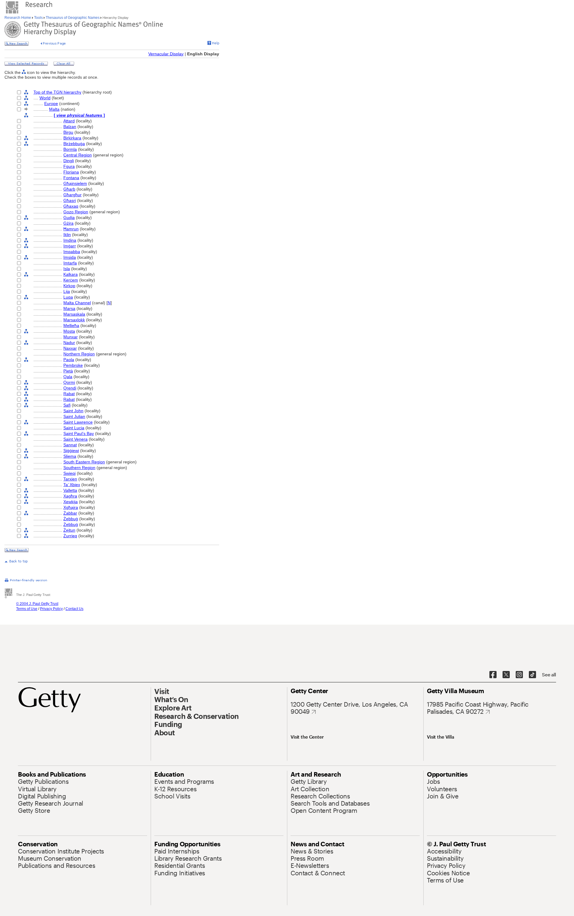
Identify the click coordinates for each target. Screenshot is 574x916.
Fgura (69, 166)
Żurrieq (70, 535)
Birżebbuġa (74, 143)
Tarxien (70, 479)
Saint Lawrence (78, 422)
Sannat (70, 444)
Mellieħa (71, 325)
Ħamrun (71, 228)
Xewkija (70, 501)
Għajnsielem (75, 183)
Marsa (69, 308)
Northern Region (79, 354)
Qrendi (69, 388)
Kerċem (70, 280)
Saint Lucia (73, 427)
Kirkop (69, 285)
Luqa (68, 297)
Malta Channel (77, 302)
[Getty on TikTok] (532, 674)
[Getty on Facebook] (493, 674)
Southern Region (79, 467)
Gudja (69, 217)
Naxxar (70, 348)
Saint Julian (74, 416)
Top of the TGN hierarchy (57, 92)
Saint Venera (75, 439)
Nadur (69, 342)
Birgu (68, 132)
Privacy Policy (51, 609)
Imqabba (71, 251)
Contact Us (74, 609)
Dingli (68, 160)
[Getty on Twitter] (506, 674)
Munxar (70, 336)
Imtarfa (70, 263)
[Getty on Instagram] (519, 674)
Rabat (69, 393)
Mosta (69, 331)
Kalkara (70, 274)
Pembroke (73, 365)
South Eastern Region (84, 461)
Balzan (69, 126)
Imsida (69, 257)
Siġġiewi (71, 450)
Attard (69, 120)
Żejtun (69, 530)
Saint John (73, 410)
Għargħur (72, 194)
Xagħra (70, 496)
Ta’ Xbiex (71, 484)
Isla (66, 268)
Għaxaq (70, 206)
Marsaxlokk (74, 319)
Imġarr (69, 246)
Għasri (69, 200)
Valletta (70, 490)
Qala (67, 376)
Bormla (70, 149)
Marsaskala (74, 314)
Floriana (71, 172)
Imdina (69, 240)
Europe (51, 103)
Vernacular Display (166, 53)
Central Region (77, 155)
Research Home (18, 18)
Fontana (71, 177)
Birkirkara (72, 138)
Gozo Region (75, 211)
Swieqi (69, 473)
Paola (68, 359)
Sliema (69, 456)
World (45, 97)
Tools (38, 18)
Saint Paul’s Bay (78, 433)
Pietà (68, 371)
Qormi (69, 382)
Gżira (68, 223)
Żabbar (70, 513)
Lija (66, 291)
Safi (67, 405)
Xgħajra (70, 507)
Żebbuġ (70, 518)
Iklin (67, 234)
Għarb (69, 189)
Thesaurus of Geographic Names (72, 18)
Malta (54, 109)
